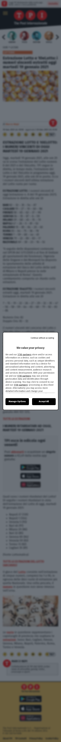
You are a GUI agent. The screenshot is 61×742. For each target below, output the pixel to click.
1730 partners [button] (24, 354)
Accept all (44, 401)
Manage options (17, 401)
